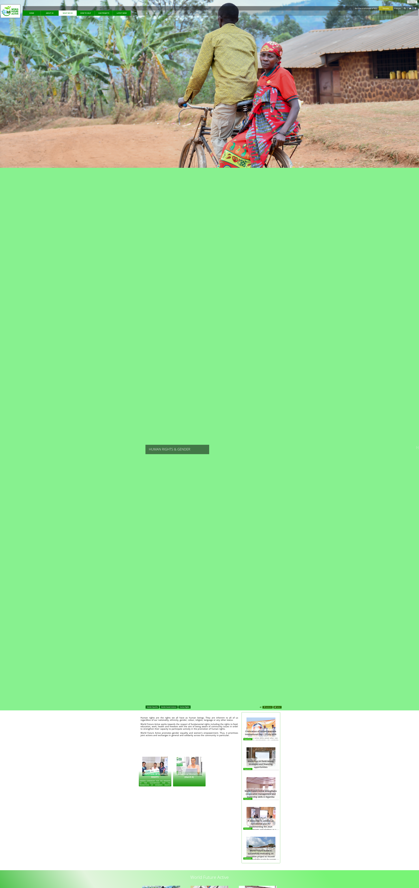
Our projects (103, 13)
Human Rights (184, 707)
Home (31, 13)
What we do (68, 13)
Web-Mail (412, 2)
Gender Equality (152, 707)
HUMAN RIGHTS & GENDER (169, 449)
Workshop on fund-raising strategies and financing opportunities (261, 764)
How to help (85, 13)
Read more (247, 739)
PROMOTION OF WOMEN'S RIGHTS (154, 775)
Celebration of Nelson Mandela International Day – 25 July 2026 (260, 733)
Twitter (278, 707)
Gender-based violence (168, 707)
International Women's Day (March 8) (189, 775)
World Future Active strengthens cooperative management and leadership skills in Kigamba (261, 793)
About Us (49, 13)
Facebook (268, 707)
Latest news (122, 13)
